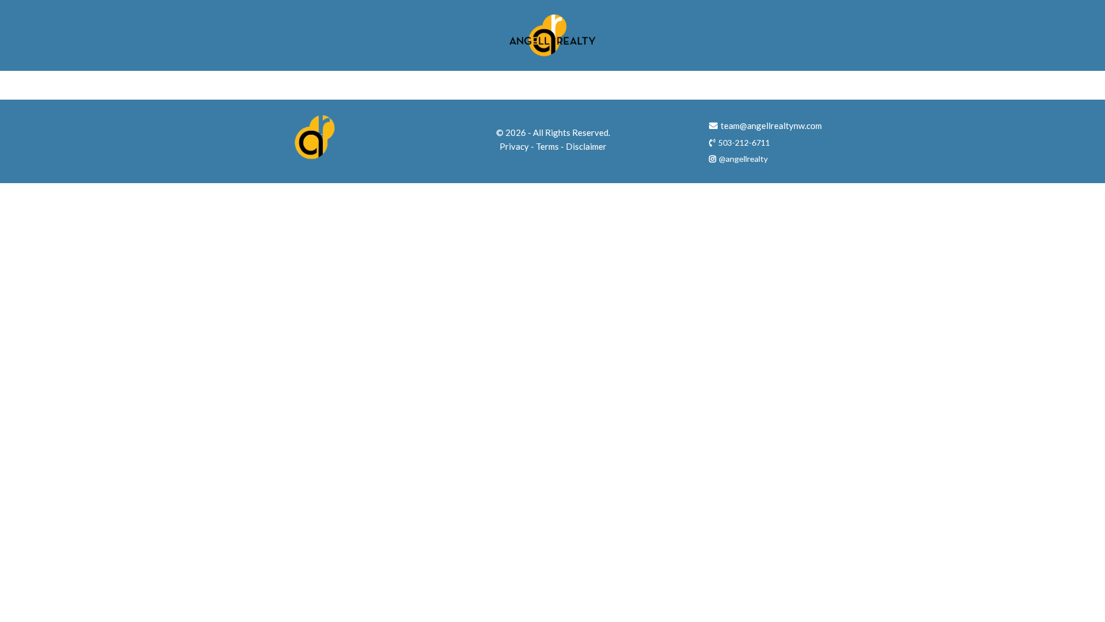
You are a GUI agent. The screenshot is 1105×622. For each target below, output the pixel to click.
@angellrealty (743, 159)
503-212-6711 (744, 142)
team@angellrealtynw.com (771, 125)
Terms (547, 146)
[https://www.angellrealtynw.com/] (552, 35)
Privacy (514, 146)
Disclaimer (586, 146)
